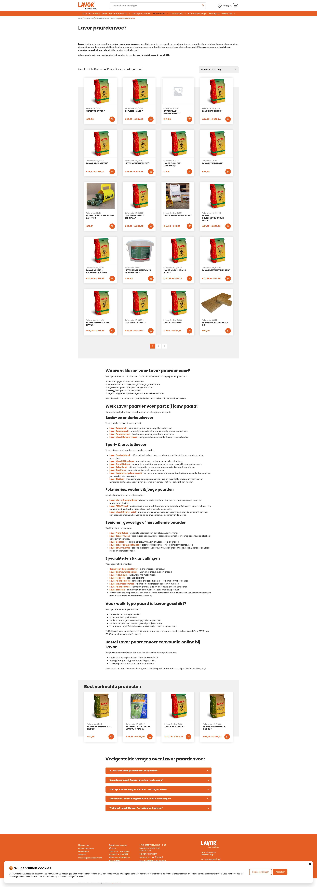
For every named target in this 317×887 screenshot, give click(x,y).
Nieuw (104, 13)
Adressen (82, 854)
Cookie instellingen (260, 872)
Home (80, 18)
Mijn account (84, 845)
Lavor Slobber (116, 479)
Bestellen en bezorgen (118, 845)
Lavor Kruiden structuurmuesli (125, 473)
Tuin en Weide (176, 13)
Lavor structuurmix (119, 547)
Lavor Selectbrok (118, 467)
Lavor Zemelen (117, 589)
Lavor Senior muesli (119, 536)
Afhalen (112, 848)
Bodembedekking (196, 13)
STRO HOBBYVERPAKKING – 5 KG (153, 845)
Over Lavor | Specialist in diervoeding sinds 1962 (119, 852)
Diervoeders (159, 13)
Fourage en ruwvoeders (220, 13)
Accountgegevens (86, 848)
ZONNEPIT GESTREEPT (148, 854)
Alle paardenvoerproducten (106, 18)
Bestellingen (83, 851)
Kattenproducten (140, 13)
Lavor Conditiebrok (119, 464)
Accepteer (280, 872)
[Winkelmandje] (236, 5)
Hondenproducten (118, 13)
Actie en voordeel (91, 13)
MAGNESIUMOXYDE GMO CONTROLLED (150, 849)
